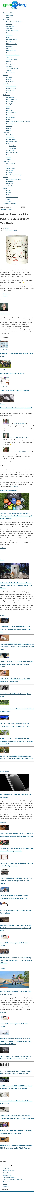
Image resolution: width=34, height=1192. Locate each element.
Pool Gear (8, 128)
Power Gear (9, 126)
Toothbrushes (9, 186)
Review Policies (7, 1173)
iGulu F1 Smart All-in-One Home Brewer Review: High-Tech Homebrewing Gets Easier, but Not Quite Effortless (16, 585)
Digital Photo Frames (11, 39)
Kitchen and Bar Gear (11, 44)
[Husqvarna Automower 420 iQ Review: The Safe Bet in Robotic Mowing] (4, 705)
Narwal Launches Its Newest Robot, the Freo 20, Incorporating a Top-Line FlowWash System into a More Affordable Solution (15, 1041)
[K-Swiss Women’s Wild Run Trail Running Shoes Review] (4, 690)
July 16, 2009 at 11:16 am (25, 452)
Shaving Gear (9, 183)
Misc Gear (5, 177)
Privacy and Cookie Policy (10, 1177)
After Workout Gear (11, 86)
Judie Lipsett (12, 437)
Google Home (9, 41)
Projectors (8, 53)
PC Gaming (9, 172)
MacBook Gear (10, 150)
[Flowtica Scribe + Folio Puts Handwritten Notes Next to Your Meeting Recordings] (4, 859)
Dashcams (8, 79)
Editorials (2, 404)
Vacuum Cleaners (10, 73)
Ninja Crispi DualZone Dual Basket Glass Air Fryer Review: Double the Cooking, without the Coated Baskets (16, 880)
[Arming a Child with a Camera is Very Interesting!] (7, 401)
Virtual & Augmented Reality (13, 175)
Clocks (8, 33)
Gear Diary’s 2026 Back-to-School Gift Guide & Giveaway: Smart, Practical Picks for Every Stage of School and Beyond (16, 515)
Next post (5, 296)
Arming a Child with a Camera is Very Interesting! (16, 408)
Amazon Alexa (10, 26)
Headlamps (9, 119)
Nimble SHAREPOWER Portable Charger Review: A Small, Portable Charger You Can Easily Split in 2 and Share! (17, 646)
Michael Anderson (13, 452)
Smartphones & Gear (8, 13)
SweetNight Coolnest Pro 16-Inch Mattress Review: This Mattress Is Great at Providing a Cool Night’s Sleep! (16, 928)
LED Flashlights (10, 124)
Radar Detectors (10, 81)
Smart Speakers (10, 64)
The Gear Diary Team (8, 1170)
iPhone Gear (9, 17)
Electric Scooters (10, 115)
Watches (8, 201)
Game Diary (6, 161)
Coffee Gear (9, 35)
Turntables (8, 70)
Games (8, 166)
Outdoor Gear (6, 95)
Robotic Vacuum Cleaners (12, 55)
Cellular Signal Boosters (12, 30)
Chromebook (9, 135)
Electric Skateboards (11, 112)
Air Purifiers (9, 24)
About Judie (6, 1168)
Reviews (2, 560)
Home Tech (6, 19)
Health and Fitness (11, 88)
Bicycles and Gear (10, 101)
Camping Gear (10, 104)
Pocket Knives (10, 181)
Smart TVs (9, 57)
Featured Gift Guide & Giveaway (8, 490)
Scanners (8, 157)
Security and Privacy (11, 59)
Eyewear (8, 192)
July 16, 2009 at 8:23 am (20, 423)
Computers (6, 132)
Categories (2, 1165)
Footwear (8, 194)
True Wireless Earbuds (12, 68)
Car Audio (9, 77)
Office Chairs (9, 48)
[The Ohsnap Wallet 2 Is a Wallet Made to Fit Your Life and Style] (14, 790)
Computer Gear (10, 137)
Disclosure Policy (7, 1175)
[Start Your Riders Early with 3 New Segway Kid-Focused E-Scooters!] (14, 987)
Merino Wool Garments (12, 197)
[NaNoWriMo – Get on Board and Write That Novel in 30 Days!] (4, 347)
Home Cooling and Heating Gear (14, 21)
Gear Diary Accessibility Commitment (12, 1179)
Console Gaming (10, 163)
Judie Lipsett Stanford (11, 230)
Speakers (8, 61)
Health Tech (6, 84)
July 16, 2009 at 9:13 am (22, 437)
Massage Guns (10, 90)
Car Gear (5, 75)
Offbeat (7, 228)
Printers (8, 155)
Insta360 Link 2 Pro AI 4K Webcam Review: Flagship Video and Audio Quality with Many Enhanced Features (16, 664)
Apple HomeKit (10, 28)
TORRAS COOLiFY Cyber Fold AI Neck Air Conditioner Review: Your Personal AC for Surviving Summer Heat (16, 741)
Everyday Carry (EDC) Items (13, 179)
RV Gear (8, 130)
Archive (5, 1184)
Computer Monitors (11, 139)
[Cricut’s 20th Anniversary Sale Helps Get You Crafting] (4, 939)
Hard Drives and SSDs (12, 152)
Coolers (8, 106)
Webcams (8, 159)
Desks (7, 37)
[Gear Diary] (17, 5)
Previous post (6, 294)
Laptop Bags (12, 146)
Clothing (8, 190)
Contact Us (6, 1186)
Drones (8, 108)
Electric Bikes (9, 110)
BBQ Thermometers (11, 99)
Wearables (8, 92)
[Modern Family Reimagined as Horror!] (5, 367)
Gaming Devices (10, 168)
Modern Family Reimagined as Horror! (12, 373)
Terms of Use (6, 1181)
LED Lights (9, 46)
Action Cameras (10, 97)
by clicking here (14, 486)
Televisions (9, 66)
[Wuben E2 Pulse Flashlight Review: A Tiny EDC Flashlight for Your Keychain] (4, 675)
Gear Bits (2, 369)
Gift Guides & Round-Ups (9, 203)
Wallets (8, 199)
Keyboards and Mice (11, 141)
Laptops (8, 143)
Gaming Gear (9, 170)
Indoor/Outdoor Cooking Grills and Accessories (18, 121)
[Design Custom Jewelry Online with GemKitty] (5, 384)
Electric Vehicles (10, 117)
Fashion (5, 188)
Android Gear (9, 15)
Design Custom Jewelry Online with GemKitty (14, 390)
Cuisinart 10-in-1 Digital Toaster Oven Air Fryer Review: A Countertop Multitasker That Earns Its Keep (15, 629)
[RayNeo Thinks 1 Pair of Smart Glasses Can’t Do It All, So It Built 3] (4, 906)
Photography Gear (10, 50)
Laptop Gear (12, 148)
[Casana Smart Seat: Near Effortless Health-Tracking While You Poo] (4, 1097)
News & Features (4, 349)
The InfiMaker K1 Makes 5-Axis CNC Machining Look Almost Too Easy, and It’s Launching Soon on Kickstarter (16, 960)
